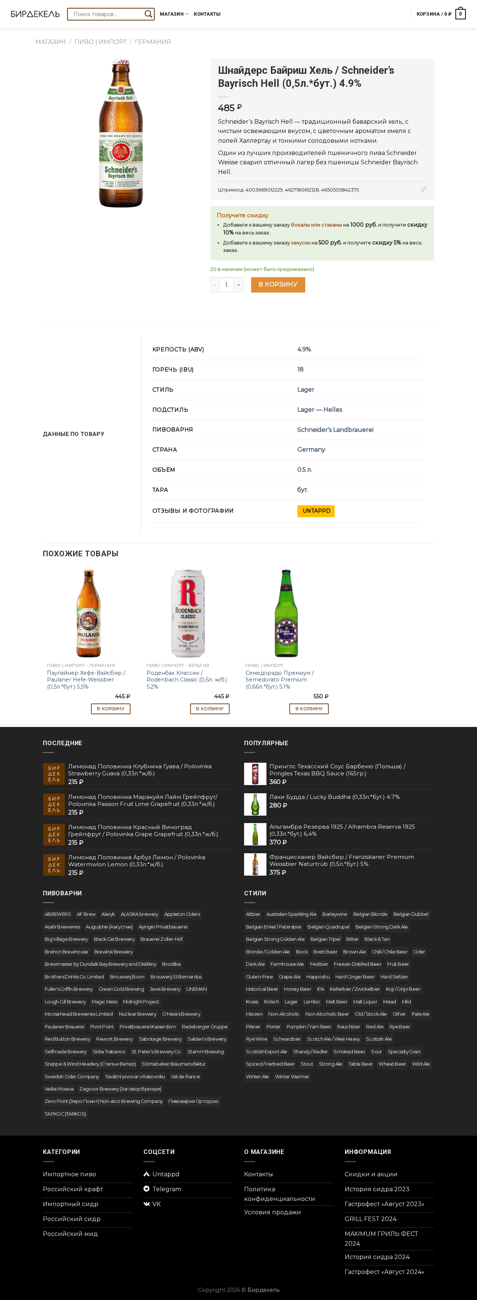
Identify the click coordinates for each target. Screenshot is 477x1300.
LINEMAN (196, 989)
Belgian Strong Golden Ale (275, 939)
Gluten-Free (259, 977)
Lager (306, 389)
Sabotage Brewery (160, 1039)
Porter (273, 1026)
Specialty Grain (404, 1051)
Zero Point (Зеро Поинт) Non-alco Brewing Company (103, 1101)
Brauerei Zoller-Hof (161, 939)
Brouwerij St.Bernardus (176, 977)
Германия (153, 41)
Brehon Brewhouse (66, 952)
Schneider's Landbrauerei (335, 429)
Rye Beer (399, 1026)
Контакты (207, 14)
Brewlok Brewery (113, 952)
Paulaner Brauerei (64, 1026)
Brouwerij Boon (127, 977)
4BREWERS (58, 914)
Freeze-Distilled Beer (357, 964)
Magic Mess (104, 1002)
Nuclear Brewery (137, 1014)
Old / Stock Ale (370, 1014)
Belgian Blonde (370, 914)
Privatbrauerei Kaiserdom (148, 1026)
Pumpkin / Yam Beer (309, 1026)
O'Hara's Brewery (181, 1014)
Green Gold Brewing (121, 989)
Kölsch (271, 1002)
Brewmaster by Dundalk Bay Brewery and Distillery (100, 964)
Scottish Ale (379, 1039)
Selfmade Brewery (66, 1051)
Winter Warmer (292, 1076)
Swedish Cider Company (72, 1076)
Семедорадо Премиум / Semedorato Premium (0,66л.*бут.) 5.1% (280, 680)
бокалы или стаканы (316, 225)
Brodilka (171, 964)
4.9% (304, 349)
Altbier (253, 914)
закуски (300, 243)
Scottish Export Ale (266, 1051)
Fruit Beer (398, 964)
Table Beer (360, 1064)
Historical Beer (262, 989)
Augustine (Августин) (109, 927)
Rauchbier (348, 1026)
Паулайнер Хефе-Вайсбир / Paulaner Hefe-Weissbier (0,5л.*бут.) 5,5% (86, 680)
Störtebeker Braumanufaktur (173, 1064)
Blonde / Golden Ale (268, 952)
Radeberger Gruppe (205, 1026)
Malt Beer (336, 1002)
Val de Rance (185, 1076)
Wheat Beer (392, 1064)
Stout (307, 1064)
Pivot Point (102, 1026)
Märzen (254, 1014)
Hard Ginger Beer (355, 977)
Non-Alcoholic (284, 1014)
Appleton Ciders (182, 914)
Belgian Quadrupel (328, 927)
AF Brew (86, 914)
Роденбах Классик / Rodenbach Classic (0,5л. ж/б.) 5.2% (186, 680)
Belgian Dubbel (411, 914)
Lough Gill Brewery (65, 1002)
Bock (301, 952)
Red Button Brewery (67, 1039)
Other (399, 1014)
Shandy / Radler (310, 1051)
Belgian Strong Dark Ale (382, 927)
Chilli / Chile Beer (389, 952)
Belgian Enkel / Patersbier (273, 927)
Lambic (312, 1002)
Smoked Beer (349, 1051)
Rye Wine (256, 1039)
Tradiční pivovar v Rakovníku (135, 1076)
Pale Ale (421, 1014)
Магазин (172, 14)
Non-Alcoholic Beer (327, 1014)
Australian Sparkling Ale (291, 914)
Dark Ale (255, 964)
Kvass (252, 1002)
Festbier (319, 964)
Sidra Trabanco (109, 1051)
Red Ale (374, 1026)
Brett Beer (325, 952)
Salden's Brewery (206, 1039)
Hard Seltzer (394, 977)
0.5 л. (304, 469)
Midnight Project (141, 1002)
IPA (320, 989)
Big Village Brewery (66, 939)
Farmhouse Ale (287, 964)
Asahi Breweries (62, 927)
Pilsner (253, 1026)
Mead (389, 1002)
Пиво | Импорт (101, 41)
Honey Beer (297, 989)
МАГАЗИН (50, 41)
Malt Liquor (365, 1002)
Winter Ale (257, 1076)
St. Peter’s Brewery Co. (156, 1051)
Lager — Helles (319, 409)
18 (300, 369)
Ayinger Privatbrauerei (163, 927)
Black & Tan (376, 939)
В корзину (278, 284)
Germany (311, 449)
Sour (376, 1051)
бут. (302, 489)
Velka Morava (59, 1089)
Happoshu (317, 977)
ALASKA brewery (139, 914)
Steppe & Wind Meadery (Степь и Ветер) (90, 1064)
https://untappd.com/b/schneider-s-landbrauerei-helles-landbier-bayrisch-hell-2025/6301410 (316, 511)
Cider (419, 952)
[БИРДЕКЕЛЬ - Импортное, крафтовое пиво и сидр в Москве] (35, 14)
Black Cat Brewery (114, 939)
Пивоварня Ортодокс (193, 1101)
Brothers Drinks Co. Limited (74, 977)
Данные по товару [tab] (73, 434)
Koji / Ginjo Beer (403, 989)
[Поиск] (148, 14)
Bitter (352, 939)
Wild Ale (421, 1064)
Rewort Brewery (114, 1039)
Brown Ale (354, 952)
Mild (406, 1002)
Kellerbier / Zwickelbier (355, 989)
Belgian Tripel (325, 939)
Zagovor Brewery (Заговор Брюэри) (120, 1089)
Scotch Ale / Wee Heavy (333, 1039)
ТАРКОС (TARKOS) (65, 1114)
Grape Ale (289, 977)
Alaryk (107, 914)
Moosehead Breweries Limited (79, 1014)
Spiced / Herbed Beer (270, 1064)
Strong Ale (330, 1064)
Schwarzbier (287, 1039)
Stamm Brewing (205, 1051)
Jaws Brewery (165, 989)
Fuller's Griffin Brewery (69, 989)
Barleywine (334, 914)
